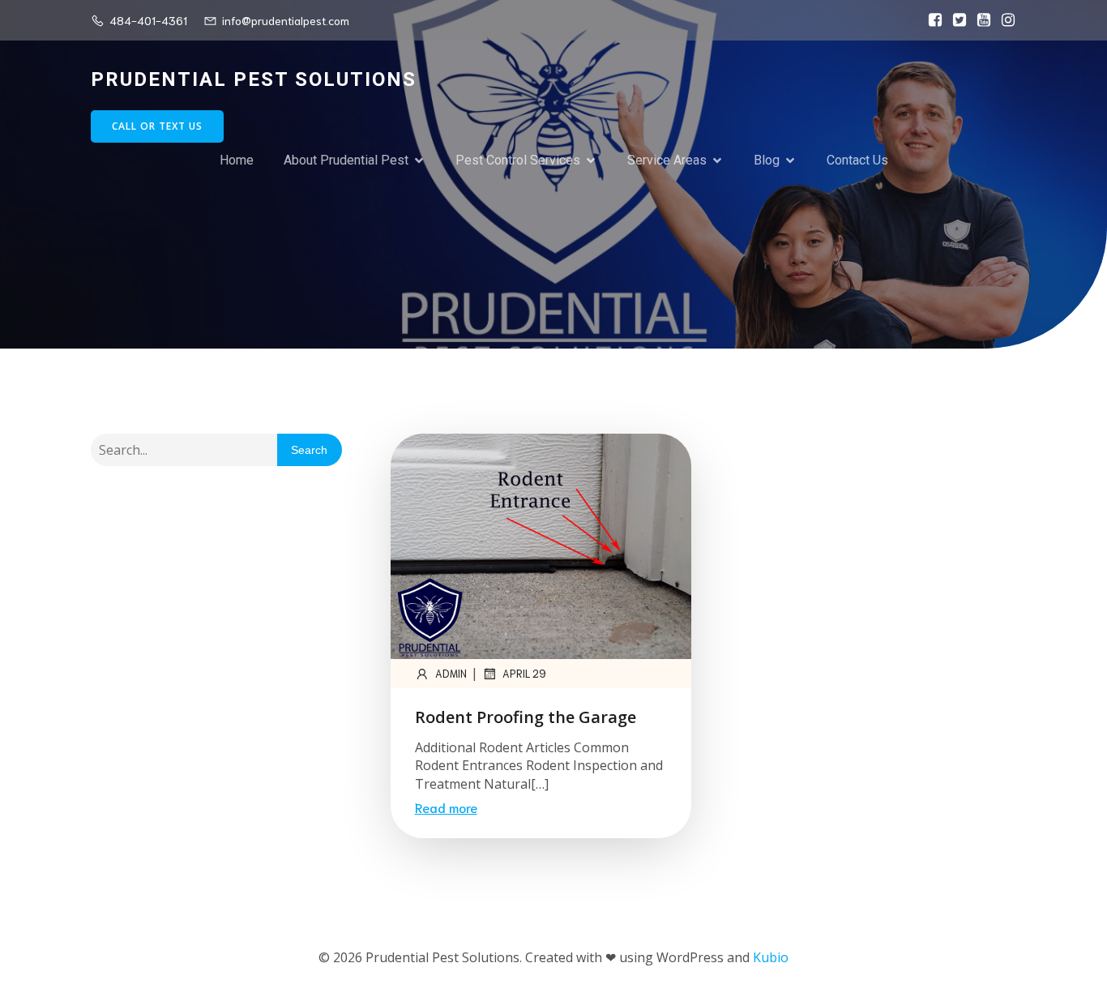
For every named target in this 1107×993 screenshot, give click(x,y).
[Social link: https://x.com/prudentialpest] (955, 20)
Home (237, 160)
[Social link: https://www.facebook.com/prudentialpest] (931, 20)
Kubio (771, 957)
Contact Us (857, 160)
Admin (451, 673)
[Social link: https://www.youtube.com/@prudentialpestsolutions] (980, 20)
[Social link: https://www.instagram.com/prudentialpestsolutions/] (1004, 20)
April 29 (524, 673)
